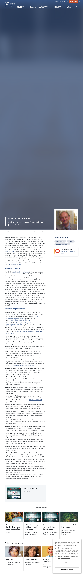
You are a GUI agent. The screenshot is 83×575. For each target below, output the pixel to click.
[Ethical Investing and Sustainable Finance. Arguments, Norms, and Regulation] (32, 525)
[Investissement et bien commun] (69, 525)
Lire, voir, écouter (63, 1)
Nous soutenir (69, 6)
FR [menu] (79, 1)
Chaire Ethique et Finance (21, 272)
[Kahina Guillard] (32, 558)
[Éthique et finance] (25, 493)
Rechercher (76, 7)
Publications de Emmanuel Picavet (68, 252)
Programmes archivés (25, 231)
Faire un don (73, 1)
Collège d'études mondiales (36, 231)
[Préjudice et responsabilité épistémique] (50, 525)
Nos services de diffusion (57, 6)
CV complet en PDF (15, 265)
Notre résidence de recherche (43, 6)
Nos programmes (33, 6)
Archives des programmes (14, 231)
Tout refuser (67, 566)
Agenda (56, 1)
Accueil (6, 231)
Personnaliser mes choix (67, 569)
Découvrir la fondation (20, 6)
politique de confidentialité (64, 558)
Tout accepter (67, 562)
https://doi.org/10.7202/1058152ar (23, 366)
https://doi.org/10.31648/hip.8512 (19, 320)
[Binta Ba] (14, 558)
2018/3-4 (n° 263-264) (35, 400)
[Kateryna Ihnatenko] (50, 558)
